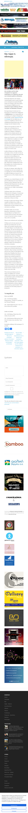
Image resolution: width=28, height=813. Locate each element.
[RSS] (23, 47)
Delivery (6, 756)
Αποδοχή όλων (14, 805)
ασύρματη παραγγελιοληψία (16, 511)
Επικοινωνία (6, 783)
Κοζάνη (5, 697)
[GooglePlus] (21, 47)
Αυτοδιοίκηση (7, 713)
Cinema (5, 758)
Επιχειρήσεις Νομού (8, 776)
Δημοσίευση (9, 397)
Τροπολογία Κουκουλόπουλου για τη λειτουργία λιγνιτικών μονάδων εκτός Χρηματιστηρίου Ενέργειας (16, 748)
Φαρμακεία (6, 761)
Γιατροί (5, 763)
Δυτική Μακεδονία (8, 706)
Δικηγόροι (6, 765)
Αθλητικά (6, 51)
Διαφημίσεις (6, 785)
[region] (14, 803)
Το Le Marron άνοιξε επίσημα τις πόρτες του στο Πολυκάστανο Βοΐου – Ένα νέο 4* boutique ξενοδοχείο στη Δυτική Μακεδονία (13, 741)
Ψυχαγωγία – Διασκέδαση (9, 715)
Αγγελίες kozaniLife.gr (8, 774)
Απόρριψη (14, 811)
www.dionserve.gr (12, 514)
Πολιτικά (6, 710)
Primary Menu (8, 1)
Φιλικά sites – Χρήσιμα (8, 772)
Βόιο (5, 701)
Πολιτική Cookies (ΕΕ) (8, 787)
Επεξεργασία (14, 808)
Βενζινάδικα (6, 767)
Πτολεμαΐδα (6, 699)
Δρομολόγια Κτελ (7, 770)
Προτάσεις (6, 717)
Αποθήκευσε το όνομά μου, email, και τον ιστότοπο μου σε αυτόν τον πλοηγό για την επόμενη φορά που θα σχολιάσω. (14, 393)
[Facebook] (18, 47)
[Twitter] (19, 47)
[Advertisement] (14, 69)
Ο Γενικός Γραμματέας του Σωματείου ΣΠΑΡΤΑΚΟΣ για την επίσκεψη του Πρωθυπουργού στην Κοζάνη (16, 735)
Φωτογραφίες (7, 719)
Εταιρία (5, 781)
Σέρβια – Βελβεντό (8, 704)
